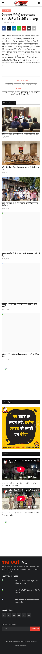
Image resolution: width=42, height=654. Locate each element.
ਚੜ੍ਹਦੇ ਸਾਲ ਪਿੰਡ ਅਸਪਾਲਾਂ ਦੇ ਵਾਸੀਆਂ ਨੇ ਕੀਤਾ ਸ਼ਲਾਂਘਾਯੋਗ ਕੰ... (27, 601)
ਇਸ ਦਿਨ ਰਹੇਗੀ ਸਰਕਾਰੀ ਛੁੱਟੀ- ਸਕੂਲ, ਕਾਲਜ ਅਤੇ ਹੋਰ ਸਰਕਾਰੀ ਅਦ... (26, 582)
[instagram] (14, 615)
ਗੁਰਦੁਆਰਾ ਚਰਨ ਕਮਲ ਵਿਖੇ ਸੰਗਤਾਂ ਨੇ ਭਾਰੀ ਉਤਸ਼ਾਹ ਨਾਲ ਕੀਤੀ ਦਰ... (20, 204)
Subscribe (35, 629)
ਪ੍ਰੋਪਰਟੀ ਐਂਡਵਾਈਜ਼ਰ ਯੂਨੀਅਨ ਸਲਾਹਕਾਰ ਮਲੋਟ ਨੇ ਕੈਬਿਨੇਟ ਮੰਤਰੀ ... (21, 355)
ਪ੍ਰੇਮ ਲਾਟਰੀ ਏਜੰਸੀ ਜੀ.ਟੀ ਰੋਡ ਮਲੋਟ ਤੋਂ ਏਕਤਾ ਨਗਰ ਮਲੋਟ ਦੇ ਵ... (21, 254)
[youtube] (19, 615)
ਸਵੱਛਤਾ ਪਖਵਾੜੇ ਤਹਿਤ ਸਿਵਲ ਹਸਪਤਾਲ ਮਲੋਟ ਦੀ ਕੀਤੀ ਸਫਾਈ (19, 305)
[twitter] (9, 615)
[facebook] (4, 615)
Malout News (6, 10)
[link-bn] (21, 383)
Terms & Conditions (20, 646)
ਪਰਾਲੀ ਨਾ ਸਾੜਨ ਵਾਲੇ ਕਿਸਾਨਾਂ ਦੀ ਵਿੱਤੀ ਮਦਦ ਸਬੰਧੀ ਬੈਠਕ (20, 134)
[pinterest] (24, 615)
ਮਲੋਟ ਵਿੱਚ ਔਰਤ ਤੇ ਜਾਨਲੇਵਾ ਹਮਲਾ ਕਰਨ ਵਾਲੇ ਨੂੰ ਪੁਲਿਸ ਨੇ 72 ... (20, 168)
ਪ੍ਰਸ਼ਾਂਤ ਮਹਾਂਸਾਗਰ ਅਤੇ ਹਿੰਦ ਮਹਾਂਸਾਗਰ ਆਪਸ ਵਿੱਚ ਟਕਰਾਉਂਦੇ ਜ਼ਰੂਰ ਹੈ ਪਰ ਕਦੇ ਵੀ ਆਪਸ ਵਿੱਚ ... (21, 93)
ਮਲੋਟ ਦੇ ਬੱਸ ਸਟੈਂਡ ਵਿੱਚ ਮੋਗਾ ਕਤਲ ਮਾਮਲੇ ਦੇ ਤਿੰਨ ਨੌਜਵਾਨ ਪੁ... (27, 591)
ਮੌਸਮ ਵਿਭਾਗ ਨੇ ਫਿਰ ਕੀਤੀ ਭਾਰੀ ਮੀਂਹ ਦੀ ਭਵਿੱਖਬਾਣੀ (21, 84)
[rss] (29, 615)
